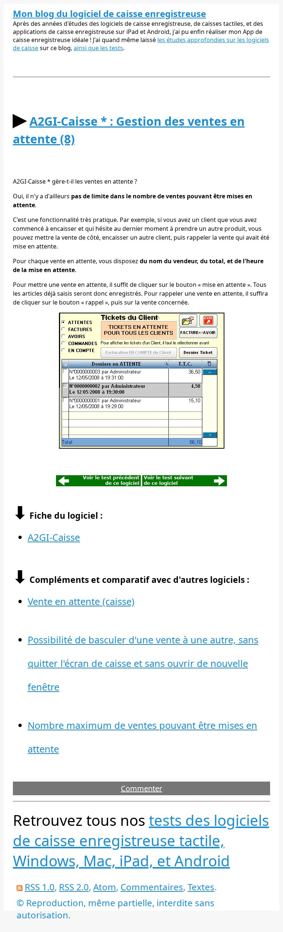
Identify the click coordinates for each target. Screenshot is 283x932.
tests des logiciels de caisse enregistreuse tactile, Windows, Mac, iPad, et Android (141, 840)
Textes (201, 887)
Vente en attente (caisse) (81, 601)
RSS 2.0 (74, 887)
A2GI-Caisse (54, 537)
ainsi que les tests (98, 48)
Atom (104, 887)
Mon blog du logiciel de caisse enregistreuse (109, 13)
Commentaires (151, 887)
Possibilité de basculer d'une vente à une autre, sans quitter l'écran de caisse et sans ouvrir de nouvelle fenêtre (143, 663)
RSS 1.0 (40, 887)
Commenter (141, 788)
